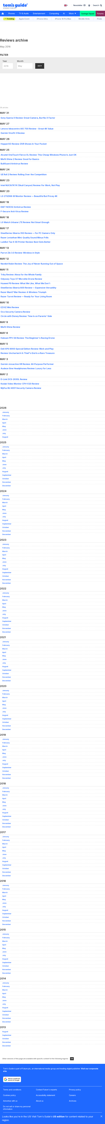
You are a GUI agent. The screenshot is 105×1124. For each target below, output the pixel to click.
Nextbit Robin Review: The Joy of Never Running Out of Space (32, 263)
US (72, 1059)
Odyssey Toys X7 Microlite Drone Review (21, 279)
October (5, 479)
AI (64, 13)
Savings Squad (87, 13)
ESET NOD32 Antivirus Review (16, 207)
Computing (54, 13)
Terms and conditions (12, 1090)
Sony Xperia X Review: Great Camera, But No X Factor (28, 118)
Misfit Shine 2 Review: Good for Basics (20, 159)
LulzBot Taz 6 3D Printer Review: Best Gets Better (26, 242)
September (6, 475)
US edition (59, 1116)
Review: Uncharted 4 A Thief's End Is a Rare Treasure (28, 353)
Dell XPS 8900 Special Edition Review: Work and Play (27, 349)
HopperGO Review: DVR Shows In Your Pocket (24, 144)
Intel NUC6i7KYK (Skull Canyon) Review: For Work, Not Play (30, 185)
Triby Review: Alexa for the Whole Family (21, 274)
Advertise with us (10, 1101)
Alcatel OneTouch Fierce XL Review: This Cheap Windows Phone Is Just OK (38, 155)
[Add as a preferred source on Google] (12, 1079)
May (4, 426)
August (5, 437)
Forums (100, 13)
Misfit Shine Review (10, 327)
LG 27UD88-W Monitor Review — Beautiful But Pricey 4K (29, 196)
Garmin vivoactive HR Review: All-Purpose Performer (27, 364)
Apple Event (24, 19)
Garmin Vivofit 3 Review (13, 133)
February (6, 416)
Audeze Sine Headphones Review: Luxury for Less (26, 368)
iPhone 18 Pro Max (63, 19)
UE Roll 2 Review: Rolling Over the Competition (24, 174)
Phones (11, 13)
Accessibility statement (45, 1095)
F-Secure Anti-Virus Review (14, 211)
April (4, 423)
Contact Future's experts (46, 1090)
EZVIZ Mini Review (10, 307)
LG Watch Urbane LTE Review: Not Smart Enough (25, 222)
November (6, 482)
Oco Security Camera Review (15, 312)
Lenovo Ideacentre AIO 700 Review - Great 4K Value (27, 128)
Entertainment (39, 13)
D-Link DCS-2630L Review (14, 379)
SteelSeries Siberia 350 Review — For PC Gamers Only (28, 233)
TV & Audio (24, 13)
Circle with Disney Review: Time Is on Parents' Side (26, 316)
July (4, 433)
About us (39, 1101)
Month (20, 61)
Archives (72, 1101)
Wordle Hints (84, 19)
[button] (97, 5)
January (5, 412)
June (4, 430)
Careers (72, 1095)
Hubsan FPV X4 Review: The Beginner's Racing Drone (28, 338)
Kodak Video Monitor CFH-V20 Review (20, 383)
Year (5, 61)
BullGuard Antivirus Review (14, 163)
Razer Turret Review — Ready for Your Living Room (26, 296)
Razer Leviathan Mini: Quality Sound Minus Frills (25, 237)
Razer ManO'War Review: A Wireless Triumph (23, 292)
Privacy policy (75, 1090)
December (6, 486)
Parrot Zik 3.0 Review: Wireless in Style (20, 252)
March (5, 419)
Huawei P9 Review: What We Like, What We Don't (25, 283)
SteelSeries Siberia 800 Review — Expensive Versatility (28, 287)
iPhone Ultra (42, 19)
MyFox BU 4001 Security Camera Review (21, 388)
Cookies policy (9, 1095)
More (71, 13)
